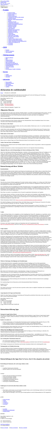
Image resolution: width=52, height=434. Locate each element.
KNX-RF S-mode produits (13, 36)
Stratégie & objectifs (10, 83)
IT (7, 3)
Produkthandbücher (9, 65)
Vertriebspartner (9, 75)
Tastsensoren (10, 33)
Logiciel (7, 67)
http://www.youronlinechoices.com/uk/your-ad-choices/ (33, 224)
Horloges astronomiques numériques (15, 24)
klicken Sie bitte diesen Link (40, 254)
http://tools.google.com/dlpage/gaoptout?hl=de (22, 252)
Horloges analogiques (12, 16)
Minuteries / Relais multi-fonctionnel (15, 19)
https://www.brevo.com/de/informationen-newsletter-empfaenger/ (29, 200)
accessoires (5, 404)
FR (5, 3)
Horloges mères (11, 14)
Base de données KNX (10, 62)
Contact (4, 2)
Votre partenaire (9, 52)
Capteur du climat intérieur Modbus (15, 40)
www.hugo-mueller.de (9, 105)
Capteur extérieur (11, 34)
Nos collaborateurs (9, 85)
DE (1, 3)
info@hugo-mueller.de (8, 104)
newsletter (5, 409)
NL (9, 3)
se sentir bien (5, 402)
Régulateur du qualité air (13, 32)
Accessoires (10, 44)
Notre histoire (8, 84)
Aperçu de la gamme (10, 66)
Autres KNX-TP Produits (13, 35)
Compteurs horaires (12, 18)
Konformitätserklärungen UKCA (12, 64)
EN (3, 3)
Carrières (7, 86)
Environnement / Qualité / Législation (13, 69)
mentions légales (6, 411)
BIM (6, 58)
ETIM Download (9, 61)
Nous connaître (9, 82)
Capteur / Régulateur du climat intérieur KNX (17, 41)
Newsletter (8, 76)
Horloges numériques (12, 13)
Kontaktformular (46, 341)
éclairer (4, 400)
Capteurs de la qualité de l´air (14, 42)
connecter (5, 401)
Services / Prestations (10, 51)
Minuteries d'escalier (12, 21)
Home (2, 2)
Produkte (7, 50)
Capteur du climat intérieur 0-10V (15, 38)
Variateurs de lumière (12, 25)
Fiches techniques (9, 59)
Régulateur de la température (14, 29)
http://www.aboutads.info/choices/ (7, 224)
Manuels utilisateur (9, 57)
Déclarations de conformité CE (12, 63)
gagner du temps (6, 399)
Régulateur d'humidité (12, 30)
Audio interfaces (11, 28)
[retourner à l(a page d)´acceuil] (5, 1)
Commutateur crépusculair (13, 22)
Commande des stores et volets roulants (16, 17)
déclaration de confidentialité (9, 410)
